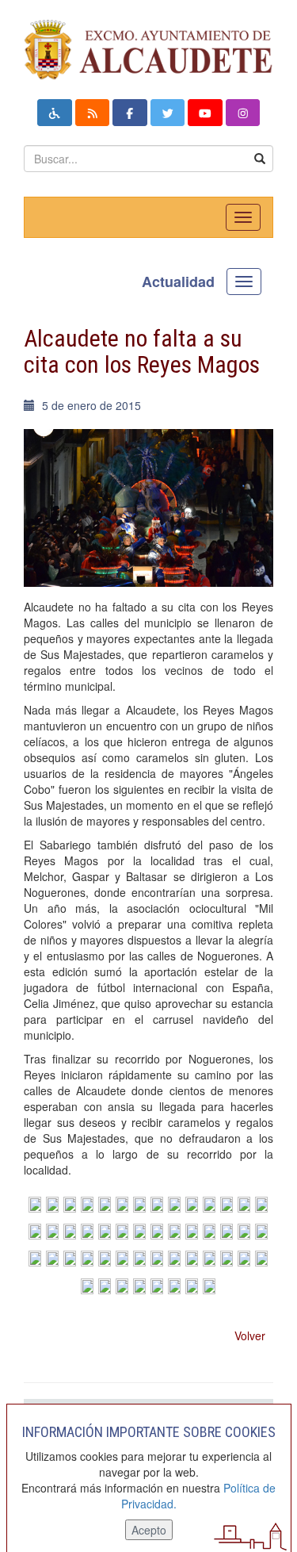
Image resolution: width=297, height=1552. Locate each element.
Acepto (148, 1530)
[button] (54, 112)
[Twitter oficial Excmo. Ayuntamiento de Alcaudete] (167, 112)
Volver (249, 1335)
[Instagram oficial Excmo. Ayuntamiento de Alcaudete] (243, 112)
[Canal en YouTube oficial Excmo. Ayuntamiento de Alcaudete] (205, 112)
